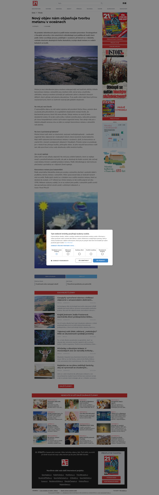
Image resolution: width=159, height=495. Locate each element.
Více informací (68, 242)
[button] (79, 245)
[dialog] (79, 247)
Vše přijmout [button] (100, 260)
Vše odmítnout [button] (84, 260)
